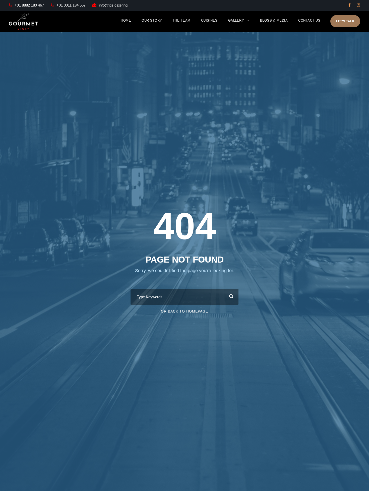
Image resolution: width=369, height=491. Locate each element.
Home (126, 20)
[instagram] (358, 5)
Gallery (236, 20)
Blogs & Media (274, 20)
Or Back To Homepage (184, 311)
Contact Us (309, 20)
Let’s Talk (345, 21)
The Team (182, 20)
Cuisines (209, 20)
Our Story (152, 20)
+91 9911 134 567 (71, 5)
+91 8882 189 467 (29, 5)
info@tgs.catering (113, 5)
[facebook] (349, 5)
